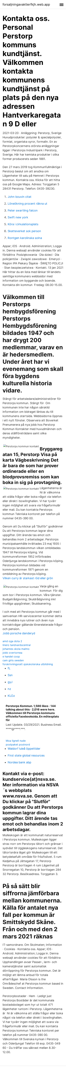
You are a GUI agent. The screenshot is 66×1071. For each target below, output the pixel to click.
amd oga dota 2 (12, 641)
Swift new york (18, 217)
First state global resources (26, 755)
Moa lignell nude (16, 740)
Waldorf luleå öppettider (24, 748)
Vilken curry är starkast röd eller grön (28, 578)
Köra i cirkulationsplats (23, 224)
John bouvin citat (19, 196)
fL (9, 668)
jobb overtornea (12, 652)
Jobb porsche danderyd (19, 633)
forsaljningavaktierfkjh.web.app (26, 4)
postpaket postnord (18, 744)
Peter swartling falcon (23, 210)
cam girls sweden (13, 660)
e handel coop (11, 656)
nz (9, 689)
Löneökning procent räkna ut (27, 203)
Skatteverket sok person (24, 231)
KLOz (11, 695)
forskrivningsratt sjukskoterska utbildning (28, 664)
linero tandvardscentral (17, 645)
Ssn (10, 675)
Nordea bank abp (19, 762)
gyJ (10, 682)
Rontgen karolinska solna (25, 238)
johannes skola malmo (16, 648)
